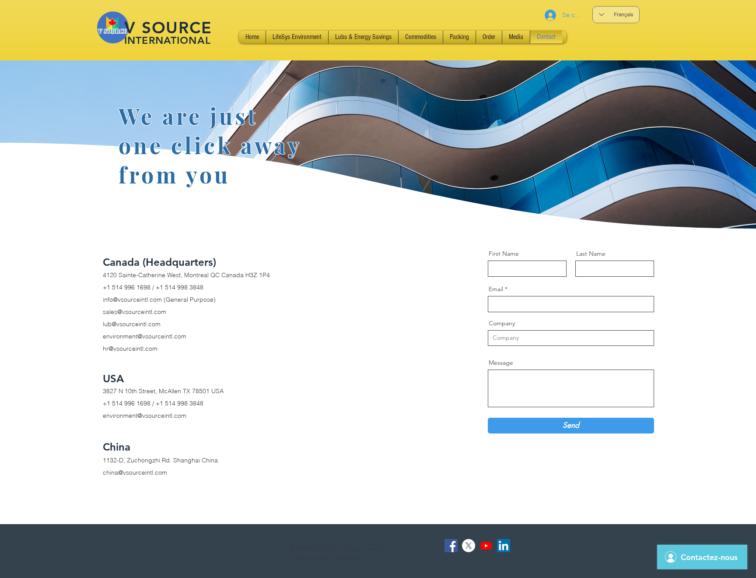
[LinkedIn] (503, 545)
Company (502, 323)
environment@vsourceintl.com (144, 336)
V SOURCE (168, 27)
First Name (504, 253)
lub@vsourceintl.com (132, 324)
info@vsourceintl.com (132, 299)
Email (496, 289)
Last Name (591, 253)
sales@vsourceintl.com (134, 312)
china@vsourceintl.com (135, 472)
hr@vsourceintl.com (130, 348)
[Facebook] (451, 545)
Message (501, 362)
